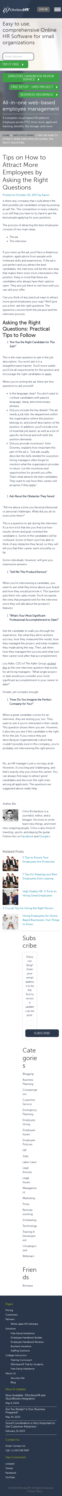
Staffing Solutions (20, 1350)
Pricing (9, 1310)
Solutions (11, 1328)
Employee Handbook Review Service (31, 77)
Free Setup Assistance (23, 1333)
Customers (12, 1314)
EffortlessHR (16, 9)
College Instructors (16, 1355)
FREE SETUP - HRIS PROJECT (32, 87)
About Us (11, 1373)
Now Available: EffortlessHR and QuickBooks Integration (25, 1397)
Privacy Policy (34, 1491)
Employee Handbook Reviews (27, 1342)
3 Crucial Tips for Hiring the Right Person (28, 908)
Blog (13, 1382)
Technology (30, 1226)
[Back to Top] (49, 1482)
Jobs (25, 1156)
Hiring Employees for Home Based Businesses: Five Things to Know (41, 920)
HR (24, 1150)
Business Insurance (37, 94)
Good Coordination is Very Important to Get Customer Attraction (30, 1425)
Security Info (18, 1378)
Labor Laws (30, 1162)
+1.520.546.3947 (20, 1450)
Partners (10, 1319)
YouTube (10, 1477)
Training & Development (29, 1236)
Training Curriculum (21, 1360)
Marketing (29, 1198)
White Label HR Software (24, 1324)
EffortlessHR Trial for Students (27, 1364)
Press (26, 1204)
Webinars (28, 1256)
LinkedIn (10, 1464)
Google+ (44, 836)
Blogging (28, 1074)
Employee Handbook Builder (26, 1337)
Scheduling (29, 1220)
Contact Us (19, 1446)
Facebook (26, 836)
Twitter (9, 1468)
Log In (43, 9)
